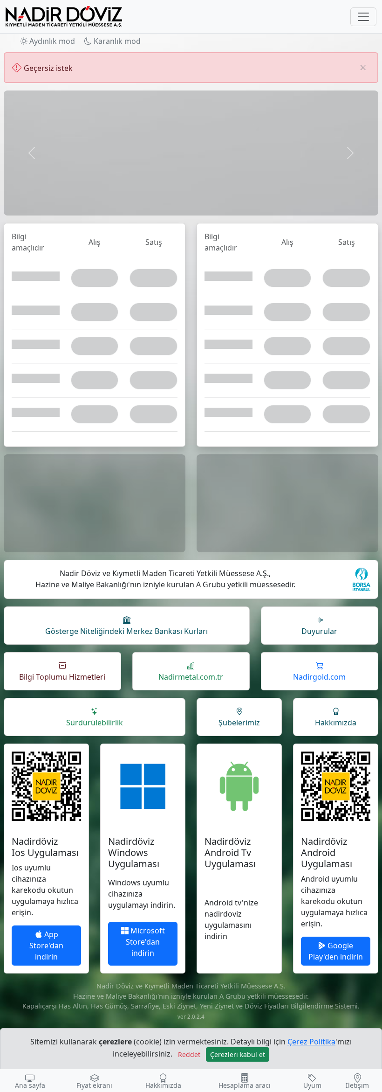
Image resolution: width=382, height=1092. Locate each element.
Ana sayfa (30, 1085)
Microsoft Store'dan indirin (145, 941)
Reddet (189, 1054)
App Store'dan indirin (46, 945)
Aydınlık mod (51, 41)
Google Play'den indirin (335, 951)
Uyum (312, 1085)
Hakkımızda (163, 1085)
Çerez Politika (311, 1041)
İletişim (357, 1085)
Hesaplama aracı (244, 1085)
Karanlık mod (116, 41)
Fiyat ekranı (94, 1085)
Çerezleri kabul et (237, 1054)
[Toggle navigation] (363, 16)
